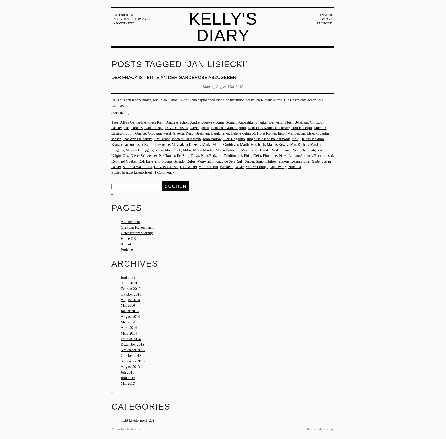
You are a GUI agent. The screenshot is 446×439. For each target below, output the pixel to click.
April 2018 (129, 283)
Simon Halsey (266, 161)
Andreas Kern (154, 122)
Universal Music (166, 167)
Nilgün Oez (120, 156)
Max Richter (299, 144)
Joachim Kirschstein (186, 139)
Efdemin (320, 128)
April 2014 (129, 328)
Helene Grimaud (243, 133)
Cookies (137, 128)
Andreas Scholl (177, 122)
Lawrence (162, 144)
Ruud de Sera (225, 161)
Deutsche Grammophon (228, 128)
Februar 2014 (131, 339)
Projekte (127, 250)
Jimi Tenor (162, 139)
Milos (187, 150)
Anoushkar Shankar (252, 122)
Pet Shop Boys (188, 156)
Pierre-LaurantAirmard (295, 156)
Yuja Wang (278, 167)
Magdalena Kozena (186, 144)
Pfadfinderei (233, 156)
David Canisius (176, 128)
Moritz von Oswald (255, 150)
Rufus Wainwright (200, 161)
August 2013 (130, 367)
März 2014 (129, 333)
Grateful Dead (183, 133)
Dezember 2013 (132, 344)
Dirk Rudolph (301, 128)
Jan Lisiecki (309, 133)
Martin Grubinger (225, 144)
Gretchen (202, 133)
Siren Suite (312, 161)
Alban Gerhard (131, 122)
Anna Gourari (226, 122)
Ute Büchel (188, 167)
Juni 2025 (128, 278)
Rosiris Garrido (173, 161)
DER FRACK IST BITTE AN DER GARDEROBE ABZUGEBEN (174, 77)
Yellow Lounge (257, 167)
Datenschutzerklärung (137, 233)
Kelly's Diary (223, 27)
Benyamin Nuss (281, 122)
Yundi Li (294, 167)
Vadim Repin (208, 167)
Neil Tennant (281, 150)
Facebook (324, 23)
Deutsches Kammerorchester (268, 128)
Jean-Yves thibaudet (137, 139)
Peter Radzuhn (211, 156)
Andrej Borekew (202, 122)
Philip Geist (252, 156)
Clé (126, 128)
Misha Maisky (203, 150)
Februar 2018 (131, 289)
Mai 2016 (128, 305)
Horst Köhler (266, 133)
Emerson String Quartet (129, 133)
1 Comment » (164, 172)
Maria (206, 144)
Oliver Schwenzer (144, 156)
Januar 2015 (130, 311)
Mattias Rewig (277, 144)
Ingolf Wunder (288, 133)
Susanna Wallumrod (137, 167)
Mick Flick (173, 150)
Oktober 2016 (131, 294)
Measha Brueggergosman (144, 150)
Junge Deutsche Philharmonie (268, 139)
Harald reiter (220, 133)
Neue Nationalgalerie (308, 150)
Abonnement (124, 23)
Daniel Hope (153, 128)
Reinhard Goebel (124, 161)
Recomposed (323, 156)
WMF (239, 167)
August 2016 (130, 300)
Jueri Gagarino (234, 139)
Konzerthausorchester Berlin (132, 144)
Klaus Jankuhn (313, 139)
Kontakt (325, 19)
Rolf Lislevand (149, 161)
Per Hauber (167, 156)
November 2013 (133, 350)
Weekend (226, 167)
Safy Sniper (245, 161)
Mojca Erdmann (227, 150)
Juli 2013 (127, 372)
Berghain (301, 122)
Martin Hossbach (252, 144)
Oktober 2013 (131, 356)
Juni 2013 (128, 378)
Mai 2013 (128, 383)
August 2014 (130, 317)
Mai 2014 (128, 322)
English (326, 15)
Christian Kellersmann (132, 19)
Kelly (296, 139)
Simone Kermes (290, 161)
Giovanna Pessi (159, 133)
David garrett (199, 128)
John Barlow (212, 139)
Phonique (270, 156)
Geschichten (123, 15)
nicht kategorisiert (139, 172)
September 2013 (133, 361)
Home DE (128, 239)
